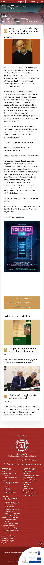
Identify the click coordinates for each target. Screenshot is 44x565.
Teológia (7, 475)
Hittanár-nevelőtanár (11, 478)
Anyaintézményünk (29, 478)
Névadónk (26, 473)
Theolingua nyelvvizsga (30, 493)
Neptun (21, 2)
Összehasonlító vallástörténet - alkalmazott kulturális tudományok (12, 508)
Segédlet (4, 543)
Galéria (25, 486)
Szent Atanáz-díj (28, 495)
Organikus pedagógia (11, 523)
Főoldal (4, 16)
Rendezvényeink (28, 489)
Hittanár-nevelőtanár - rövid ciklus (12, 499)
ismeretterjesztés (23, 307)
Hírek (11, 16)
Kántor (7, 486)
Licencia (4, 471)
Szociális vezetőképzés (12, 528)
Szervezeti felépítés (29, 480)
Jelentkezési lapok (7, 538)
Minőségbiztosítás (29, 491)
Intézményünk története (31, 475)
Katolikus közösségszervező (10, 489)
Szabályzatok (27, 482)
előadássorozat (22, 303)
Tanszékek (26, 484)
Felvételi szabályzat (7, 541)
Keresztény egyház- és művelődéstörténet (12, 503)
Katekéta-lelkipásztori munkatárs (11, 483)
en (42, 2)
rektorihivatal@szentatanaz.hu (31, 464)
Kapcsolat (22, 436)
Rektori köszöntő (28, 471)
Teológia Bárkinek (23, 298)
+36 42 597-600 (11, 464)
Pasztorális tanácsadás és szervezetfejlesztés (13, 514)
